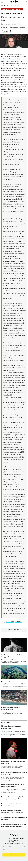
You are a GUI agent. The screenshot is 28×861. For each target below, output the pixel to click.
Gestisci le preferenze (14, 840)
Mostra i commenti (14, 630)
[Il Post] (14, 1)
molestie (4, 624)
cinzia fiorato (10, 621)
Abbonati (14, 855)
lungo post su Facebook (10, 59)
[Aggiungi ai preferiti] (10, 31)
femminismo (18, 621)
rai (8, 624)
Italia (3, 5)
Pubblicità (15, 838)
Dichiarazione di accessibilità (14, 843)
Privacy (21, 838)
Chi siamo (7, 838)
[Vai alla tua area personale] (26, 2)
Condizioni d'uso (14, 842)
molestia (7, 61)
